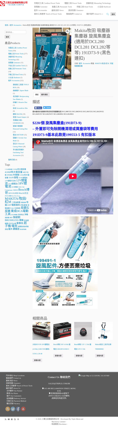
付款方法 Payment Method (16, 401)
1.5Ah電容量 (8, 169)
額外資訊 (44, 94)
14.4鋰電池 (13, 184)
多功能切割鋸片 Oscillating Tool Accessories (18, 152)
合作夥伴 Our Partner (14, 391)
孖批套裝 (23, 205)
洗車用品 (21, 214)
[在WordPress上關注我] (19, 419)
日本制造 (17, 208)
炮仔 (11, 217)
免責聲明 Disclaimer (59, 424)
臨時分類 (11, 160)
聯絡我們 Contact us (74, 14)
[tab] (37, 94)
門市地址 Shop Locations (15, 375)
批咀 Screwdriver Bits (20, 108)
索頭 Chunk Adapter (19, 117)
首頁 (6, 25)
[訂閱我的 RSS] (6, 419)
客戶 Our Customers (14, 396)
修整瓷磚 (23, 202)
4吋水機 (9, 175)
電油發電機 (23, 229)
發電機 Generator (40, 7)
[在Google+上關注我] (15, 419)
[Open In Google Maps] (94, 375)
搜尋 (113, 14)
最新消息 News (58, 10)
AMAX (15, 190)
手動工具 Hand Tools (85, 7)
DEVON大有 (13, 193)
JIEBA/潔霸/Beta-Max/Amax (12, 196)
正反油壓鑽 (14, 214)
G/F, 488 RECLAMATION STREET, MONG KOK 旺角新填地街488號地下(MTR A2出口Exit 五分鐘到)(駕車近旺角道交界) (60, 393)
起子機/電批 (16, 224)
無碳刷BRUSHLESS (12, 219)
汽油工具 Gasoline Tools (16, 66)
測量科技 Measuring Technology (98, 3)
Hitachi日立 (23, 193)
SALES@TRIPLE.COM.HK (59, 384)
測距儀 (7, 217)
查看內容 (37, 360)
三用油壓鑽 (16, 202)
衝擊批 (19, 223)
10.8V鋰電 (13, 177)
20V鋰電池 (15, 187)
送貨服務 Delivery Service (16, 398)
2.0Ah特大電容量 (19, 169)
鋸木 (10, 229)
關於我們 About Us (94, 14)
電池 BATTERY (18, 135)
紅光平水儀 (12, 223)
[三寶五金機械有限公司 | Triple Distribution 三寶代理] (14, 3)
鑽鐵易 (16, 229)
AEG (20, 187)
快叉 (12, 208)
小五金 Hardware (104, 7)
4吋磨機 (15, 175)
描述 (36, 94)
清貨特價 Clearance (75, 10)
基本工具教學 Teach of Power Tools (48, 14)
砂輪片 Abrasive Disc (20, 102)
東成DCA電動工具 (16, 212)
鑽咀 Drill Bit (17, 114)
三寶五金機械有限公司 (50, 419)
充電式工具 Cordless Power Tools (47, 3)
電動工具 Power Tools (72, 3)
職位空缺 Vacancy (13, 403)
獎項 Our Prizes (12, 393)
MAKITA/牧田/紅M (16, 200)
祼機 (21, 220)
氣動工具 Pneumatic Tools (62, 7)
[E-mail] (9, 419)
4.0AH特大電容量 (13, 172)
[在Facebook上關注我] (12, 419)
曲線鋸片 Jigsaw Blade (20, 90)
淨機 (26, 214)
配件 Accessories (40, 10)
